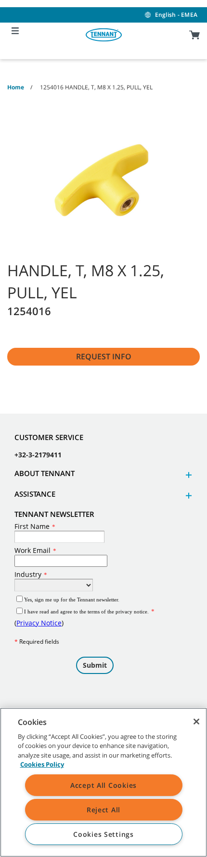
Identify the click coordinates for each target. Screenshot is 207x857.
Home (15, 87)
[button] (187, 474)
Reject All (103, 809)
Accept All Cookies (103, 785)
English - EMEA (176, 15)
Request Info (103, 356)
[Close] (196, 721)
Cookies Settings (103, 834)
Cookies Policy (42, 764)
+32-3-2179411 (38, 454)
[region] (103, 782)
